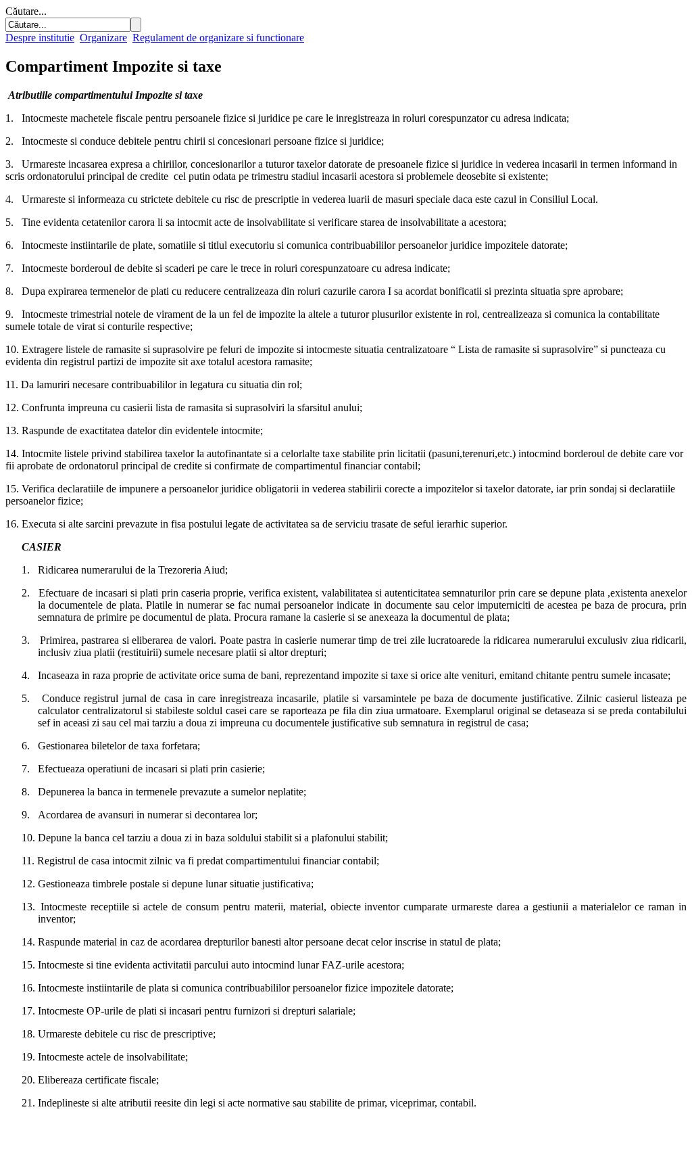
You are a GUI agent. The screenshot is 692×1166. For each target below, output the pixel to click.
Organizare (103, 37)
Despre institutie (39, 37)
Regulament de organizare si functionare (218, 37)
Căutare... (26, 11)
